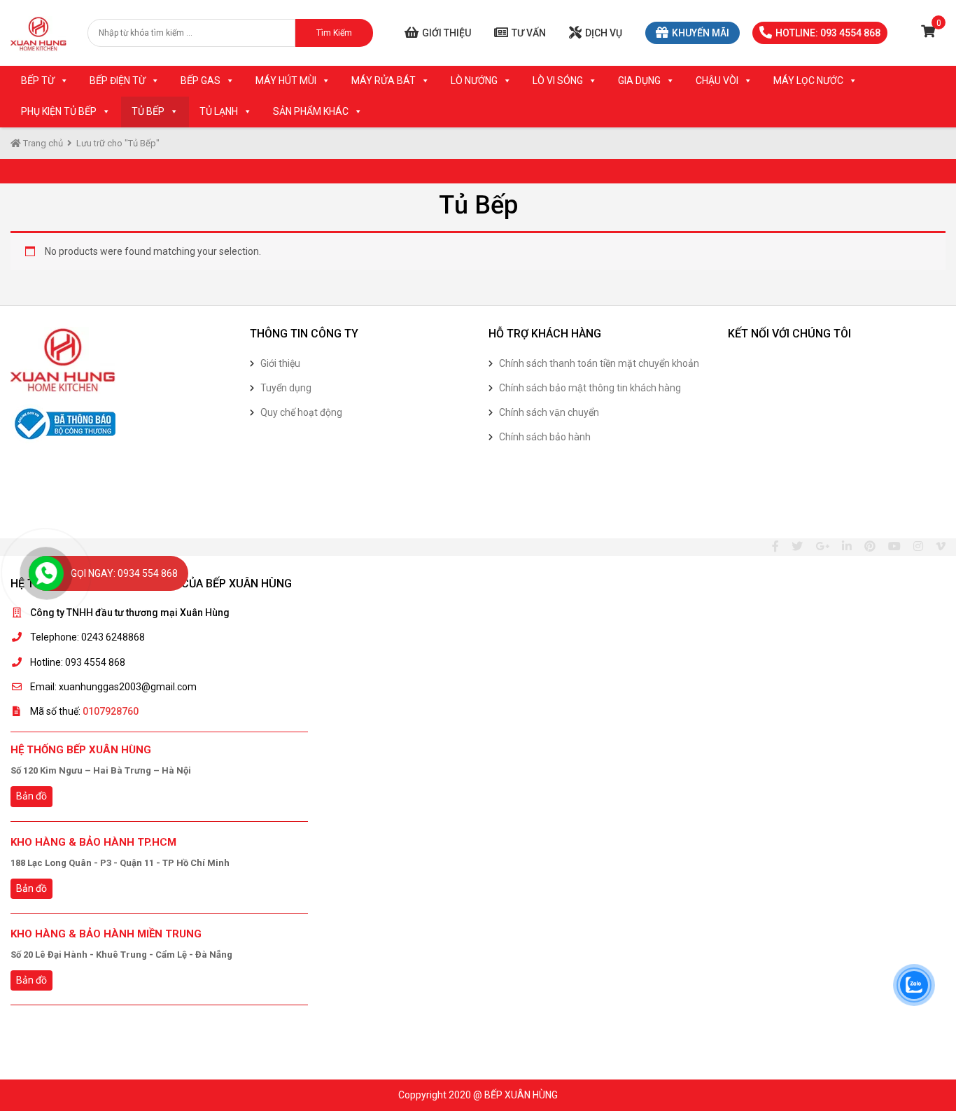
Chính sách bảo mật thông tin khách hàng (590, 387)
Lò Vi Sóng (558, 80)
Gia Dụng (639, 80)
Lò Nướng (474, 80)
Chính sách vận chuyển (549, 412)
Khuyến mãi (700, 33)
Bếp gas (200, 80)
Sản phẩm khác (311, 111)
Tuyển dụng (285, 387)
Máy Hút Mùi (285, 80)
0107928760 (111, 711)
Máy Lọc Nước (808, 80)
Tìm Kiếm (334, 33)
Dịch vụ (603, 33)
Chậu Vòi (717, 80)
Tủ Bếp (148, 111)
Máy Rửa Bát (383, 80)
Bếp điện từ (118, 80)
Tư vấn (529, 33)
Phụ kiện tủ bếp (59, 111)
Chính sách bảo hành (545, 436)
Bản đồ (31, 796)
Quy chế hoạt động (301, 412)
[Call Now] (46, 573)
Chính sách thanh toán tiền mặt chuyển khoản (599, 363)
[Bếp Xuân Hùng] (38, 33)
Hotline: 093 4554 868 (827, 33)
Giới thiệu (446, 33)
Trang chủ (42, 143)
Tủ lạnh (218, 111)
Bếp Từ (38, 80)
